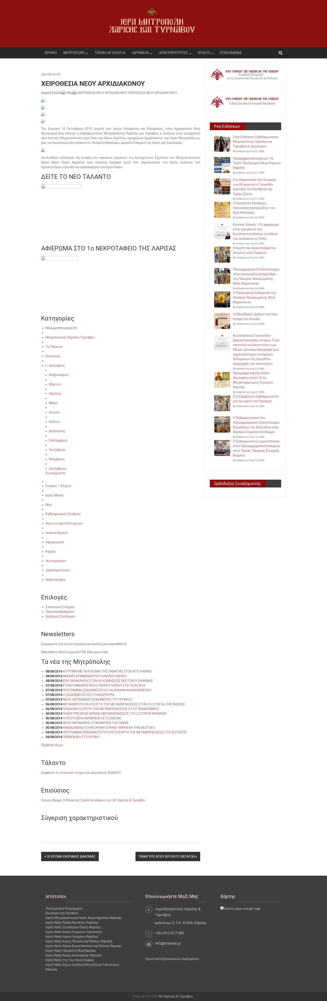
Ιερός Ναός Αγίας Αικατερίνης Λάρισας (74, 955)
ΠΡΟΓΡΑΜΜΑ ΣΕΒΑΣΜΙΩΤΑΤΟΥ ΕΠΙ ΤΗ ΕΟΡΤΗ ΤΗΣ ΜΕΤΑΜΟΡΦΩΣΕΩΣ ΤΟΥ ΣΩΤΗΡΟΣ (124, 732)
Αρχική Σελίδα (51, 93)
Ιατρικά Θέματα (56, 533)
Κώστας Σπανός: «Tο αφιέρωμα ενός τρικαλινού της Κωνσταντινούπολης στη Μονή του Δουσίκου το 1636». (256, 231)
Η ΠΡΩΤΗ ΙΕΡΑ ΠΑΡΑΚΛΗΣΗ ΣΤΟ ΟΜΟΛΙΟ (92, 718)
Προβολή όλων (52, 745)
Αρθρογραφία (55, 579)
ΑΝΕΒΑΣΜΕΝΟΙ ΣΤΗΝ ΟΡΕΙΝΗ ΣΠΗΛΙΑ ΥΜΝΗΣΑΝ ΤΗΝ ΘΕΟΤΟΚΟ (109, 727)
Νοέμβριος (57, 459)
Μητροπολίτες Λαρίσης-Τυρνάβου (70, 337)
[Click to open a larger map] (240, 908)
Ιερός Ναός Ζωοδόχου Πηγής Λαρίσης (73, 927)
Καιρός (51, 551)
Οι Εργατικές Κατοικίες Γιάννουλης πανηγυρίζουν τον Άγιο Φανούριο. (254, 207)
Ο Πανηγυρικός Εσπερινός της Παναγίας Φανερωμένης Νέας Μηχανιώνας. (254, 297)
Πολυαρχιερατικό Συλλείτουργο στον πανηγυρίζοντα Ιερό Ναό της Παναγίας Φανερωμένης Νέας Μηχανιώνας (256, 276)
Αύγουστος (57, 431)
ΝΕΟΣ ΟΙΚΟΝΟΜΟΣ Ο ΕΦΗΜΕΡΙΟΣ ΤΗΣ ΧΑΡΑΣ (96, 723)
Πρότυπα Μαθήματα (60, 611)
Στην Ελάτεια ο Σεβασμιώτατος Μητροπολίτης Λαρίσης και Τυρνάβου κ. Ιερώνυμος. (256, 141)
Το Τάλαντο (54, 347)
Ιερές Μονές (55, 495)
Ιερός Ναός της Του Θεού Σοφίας (70, 960)
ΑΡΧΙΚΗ (50, 53)
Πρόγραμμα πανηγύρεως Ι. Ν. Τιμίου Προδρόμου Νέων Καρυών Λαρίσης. (257, 163)
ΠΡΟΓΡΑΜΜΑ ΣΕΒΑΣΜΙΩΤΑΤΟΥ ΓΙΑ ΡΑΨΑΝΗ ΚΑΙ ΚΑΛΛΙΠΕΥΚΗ (107, 690)
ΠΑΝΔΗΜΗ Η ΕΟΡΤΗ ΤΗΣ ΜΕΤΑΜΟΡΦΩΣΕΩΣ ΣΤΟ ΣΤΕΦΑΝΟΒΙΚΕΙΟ (111, 709)
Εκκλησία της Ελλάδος (62, 913)
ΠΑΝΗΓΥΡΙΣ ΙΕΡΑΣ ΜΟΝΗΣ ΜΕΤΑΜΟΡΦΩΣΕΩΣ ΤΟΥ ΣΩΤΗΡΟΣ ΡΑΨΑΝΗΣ (115, 713)
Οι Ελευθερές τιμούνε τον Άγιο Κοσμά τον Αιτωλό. (255, 316)
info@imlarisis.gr (168, 943)
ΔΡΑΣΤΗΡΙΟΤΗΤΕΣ (173, 53)
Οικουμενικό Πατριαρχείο (64, 908)
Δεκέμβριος (58, 468)
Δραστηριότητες (58, 570)
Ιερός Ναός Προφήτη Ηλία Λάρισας (71, 950)
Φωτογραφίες (56, 561)
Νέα (70, 93)
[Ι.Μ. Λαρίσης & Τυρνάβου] (152, 23)
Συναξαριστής (56, 473)
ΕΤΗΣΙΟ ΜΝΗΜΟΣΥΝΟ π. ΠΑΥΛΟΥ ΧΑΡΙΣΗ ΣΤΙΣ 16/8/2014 (104, 685)
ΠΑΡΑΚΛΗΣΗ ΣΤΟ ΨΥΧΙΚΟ (81, 737)
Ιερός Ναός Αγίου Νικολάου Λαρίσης (72, 922)
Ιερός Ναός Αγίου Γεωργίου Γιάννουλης (74, 932)
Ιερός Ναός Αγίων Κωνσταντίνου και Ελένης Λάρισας (84, 946)
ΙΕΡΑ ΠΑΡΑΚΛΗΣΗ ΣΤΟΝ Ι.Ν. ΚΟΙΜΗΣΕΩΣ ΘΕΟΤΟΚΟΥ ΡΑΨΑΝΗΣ (108, 681)
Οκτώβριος (57, 450)
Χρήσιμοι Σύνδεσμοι (60, 616)
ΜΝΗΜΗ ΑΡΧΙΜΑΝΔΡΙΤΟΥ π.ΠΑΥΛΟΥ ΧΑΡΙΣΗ (95, 676)
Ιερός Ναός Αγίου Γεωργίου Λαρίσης (72, 936)
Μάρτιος (55, 384)
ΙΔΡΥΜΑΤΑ (140, 53)
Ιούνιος (54, 412)
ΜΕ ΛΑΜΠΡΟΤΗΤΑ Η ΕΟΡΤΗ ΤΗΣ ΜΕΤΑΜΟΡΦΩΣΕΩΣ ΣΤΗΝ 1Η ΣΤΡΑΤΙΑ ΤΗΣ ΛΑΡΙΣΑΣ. (124, 704)
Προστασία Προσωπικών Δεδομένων (172, 959)
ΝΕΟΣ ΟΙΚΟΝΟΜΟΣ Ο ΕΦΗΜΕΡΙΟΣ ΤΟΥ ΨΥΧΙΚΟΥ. (98, 699)
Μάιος (53, 403)
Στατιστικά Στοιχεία (60, 607)
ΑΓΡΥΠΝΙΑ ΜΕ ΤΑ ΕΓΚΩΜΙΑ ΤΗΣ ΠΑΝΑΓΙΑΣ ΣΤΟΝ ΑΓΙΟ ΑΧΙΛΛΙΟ (107, 671)
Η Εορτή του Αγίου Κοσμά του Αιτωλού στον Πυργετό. (254, 250)
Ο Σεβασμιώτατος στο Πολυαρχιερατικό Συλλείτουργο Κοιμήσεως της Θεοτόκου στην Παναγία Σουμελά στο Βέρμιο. (256, 425)
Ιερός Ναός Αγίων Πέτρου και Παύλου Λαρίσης (79, 941)
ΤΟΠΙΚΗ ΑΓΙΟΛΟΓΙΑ (110, 53)
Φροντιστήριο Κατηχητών (64, 523)
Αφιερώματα (55, 542)
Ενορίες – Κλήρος (59, 486)
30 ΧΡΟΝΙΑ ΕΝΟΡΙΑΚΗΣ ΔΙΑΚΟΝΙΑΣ (71, 856)
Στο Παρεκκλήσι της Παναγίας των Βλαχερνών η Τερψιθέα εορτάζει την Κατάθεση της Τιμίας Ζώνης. (254, 187)
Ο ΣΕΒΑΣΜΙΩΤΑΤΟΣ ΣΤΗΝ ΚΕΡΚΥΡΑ (88, 695)
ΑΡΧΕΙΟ (204, 53)
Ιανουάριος (57, 365)
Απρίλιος (55, 393)
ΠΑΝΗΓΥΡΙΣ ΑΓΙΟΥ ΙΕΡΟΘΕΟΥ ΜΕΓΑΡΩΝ (167, 856)
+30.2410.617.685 (169, 933)
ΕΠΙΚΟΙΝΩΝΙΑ (231, 53)
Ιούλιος (54, 421)
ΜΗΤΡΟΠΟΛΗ (74, 53)
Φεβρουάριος (59, 375)
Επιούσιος (53, 356)
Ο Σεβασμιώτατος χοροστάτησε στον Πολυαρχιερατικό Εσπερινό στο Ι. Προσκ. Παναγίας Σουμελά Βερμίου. (256, 448)
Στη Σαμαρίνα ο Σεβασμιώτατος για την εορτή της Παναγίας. (256, 399)
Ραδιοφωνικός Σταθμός (63, 514)
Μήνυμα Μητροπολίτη (61, 328)
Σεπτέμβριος (58, 440)
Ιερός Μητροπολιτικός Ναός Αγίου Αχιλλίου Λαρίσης (84, 918)
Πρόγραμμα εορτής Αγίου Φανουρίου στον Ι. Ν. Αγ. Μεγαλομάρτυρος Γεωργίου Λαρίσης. (253, 380)
